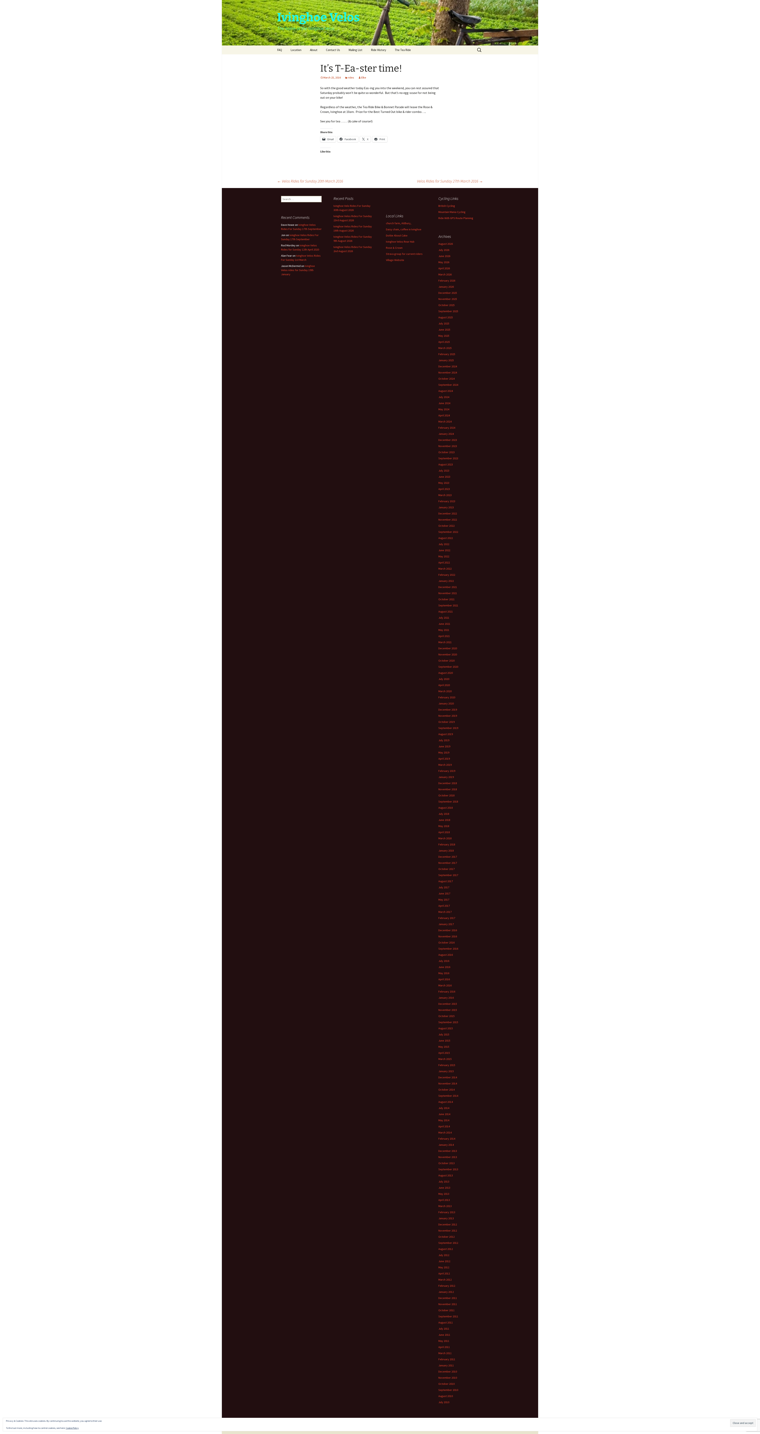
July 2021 (443, 617)
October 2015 (446, 1016)
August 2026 (445, 244)
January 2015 (446, 1071)
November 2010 (447, 1377)
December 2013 (447, 1151)
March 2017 (445, 912)
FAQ (279, 50)
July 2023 (443, 470)
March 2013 (445, 1206)
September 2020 (448, 666)
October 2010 (446, 1384)
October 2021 (446, 599)
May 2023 (443, 483)
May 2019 (443, 752)
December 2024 (447, 366)
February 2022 (446, 575)
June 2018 (444, 820)
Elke (363, 77)
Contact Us (333, 50)
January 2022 (446, 581)
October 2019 (446, 722)
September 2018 (448, 801)
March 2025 (445, 348)
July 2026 (443, 250)
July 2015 (443, 1034)
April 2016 (444, 979)
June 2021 (444, 624)
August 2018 (445, 807)
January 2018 (446, 850)
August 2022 (445, 538)
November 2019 (447, 715)
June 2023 (444, 476)
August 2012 (445, 1249)
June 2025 (444, 329)
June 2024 (444, 403)
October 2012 (446, 1236)
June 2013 (444, 1187)
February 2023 (446, 501)
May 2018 (443, 826)
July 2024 (443, 397)
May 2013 (443, 1194)
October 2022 (446, 525)
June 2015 (444, 1040)
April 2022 (444, 562)
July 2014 (443, 1108)
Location (296, 50)
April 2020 (444, 685)
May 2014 (443, 1120)
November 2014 (447, 1083)
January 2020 (446, 703)
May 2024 (443, 409)
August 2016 (445, 955)
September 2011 (448, 1316)
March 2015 (445, 1059)
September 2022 (448, 532)
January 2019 (446, 777)
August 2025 (445, 317)
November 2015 (447, 1010)
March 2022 (445, 568)
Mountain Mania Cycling (452, 212)
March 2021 (445, 642)
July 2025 (443, 323)
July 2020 (443, 679)
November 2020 (447, 654)
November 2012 (447, 1230)
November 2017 (447, 863)
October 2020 (446, 660)
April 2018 (444, 832)
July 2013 (443, 1181)
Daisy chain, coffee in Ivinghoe (403, 229)
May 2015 (443, 1046)
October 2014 (446, 1089)
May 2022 (443, 556)
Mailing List (355, 50)
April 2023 (444, 489)
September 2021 (448, 605)
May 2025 (443, 335)
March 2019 (445, 765)
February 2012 (446, 1285)
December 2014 (447, 1077)
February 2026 (446, 280)
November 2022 (447, 519)
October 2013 (446, 1163)
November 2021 (447, 593)
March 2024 (445, 421)
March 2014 (445, 1132)
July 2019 (443, 740)
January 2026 (446, 286)
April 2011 (444, 1347)
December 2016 (447, 930)
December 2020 (447, 648)
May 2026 (443, 262)
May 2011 (443, 1341)
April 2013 (444, 1200)
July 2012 (443, 1255)
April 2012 (444, 1273)
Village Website (395, 260)
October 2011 (446, 1310)
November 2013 (447, 1157)
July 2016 (443, 961)
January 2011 (446, 1365)
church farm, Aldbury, (398, 223)
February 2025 (446, 354)
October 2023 (446, 452)
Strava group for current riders (404, 254)
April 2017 (444, 905)
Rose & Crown (394, 248)
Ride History (378, 50)
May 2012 (443, 1267)
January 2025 (446, 360)
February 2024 (446, 427)
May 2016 (443, 973)
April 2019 (444, 758)
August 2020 (445, 673)
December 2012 (447, 1224)
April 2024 (444, 415)
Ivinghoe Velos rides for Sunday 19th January (298, 270)
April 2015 (444, 1053)
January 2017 (446, 924)
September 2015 (448, 1022)
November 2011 (447, 1304)
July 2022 (443, 544)
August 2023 (445, 464)
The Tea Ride (403, 50)
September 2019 (448, 728)
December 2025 (447, 293)
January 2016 (446, 997)
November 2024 (447, 372)
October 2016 (446, 942)
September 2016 (448, 948)
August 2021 (445, 611)
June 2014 (444, 1114)
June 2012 (444, 1261)
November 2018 (447, 789)
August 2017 (445, 881)
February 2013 (446, 1212)
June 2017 (444, 893)
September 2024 (448, 385)
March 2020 (445, 691)
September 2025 (448, 311)
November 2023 (447, 446)
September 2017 (448, 875)
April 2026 (444, 268)
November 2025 (447, 299)
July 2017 (443, 887)
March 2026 (445, 274)
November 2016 (447, 936)
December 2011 (447, 1298)
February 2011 (446, 1359)
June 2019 (444, 746)
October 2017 (446, 869)
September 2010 (448, 1390)
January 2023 (446, 507)
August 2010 (445, 1396)
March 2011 (445, 1353)
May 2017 (443, 899)
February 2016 (446, 991)
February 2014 (446, 1138)
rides (351, 77)
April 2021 (444, 636)
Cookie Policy (72, 1427)
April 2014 (444, 1126)
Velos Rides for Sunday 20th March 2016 (310, 181)
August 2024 (445, 391)
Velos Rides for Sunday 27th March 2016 (450, 181)
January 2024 (446, 434)
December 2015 (447, 1004)
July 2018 (443, 814)
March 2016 (445, 985)
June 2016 (444, 967)
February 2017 (446, 918)
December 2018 (447, 783)
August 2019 (445, 734)
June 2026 (444, 256)
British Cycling (446, 206)
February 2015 (446, 1065)
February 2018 (446, 844)
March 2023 (445, 495)
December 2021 (447, 587)
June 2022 (444, 550)
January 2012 (446, 1292)
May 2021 (443, 630)
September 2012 (448, 1243)
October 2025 (446, 305)
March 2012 (445, 1279)
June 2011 (444, 1335)
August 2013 (445, 1175)
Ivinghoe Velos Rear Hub (400, 241)
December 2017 (447, 856)
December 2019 (447, 709)
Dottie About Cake (397, 235)
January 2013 (446, 1218)
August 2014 (445, 1102)
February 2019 (446, 771)
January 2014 (446, 1145)
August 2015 (445, 1028)
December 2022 (447, 513)
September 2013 (448, 1169)
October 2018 (446, 795)
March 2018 (445, 838)
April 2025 (444, 342)
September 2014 (448, 1095)
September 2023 (448, 458)
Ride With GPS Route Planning (455, 218)
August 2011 (445, 1322)
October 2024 (446, 378)
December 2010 (447, 1371)
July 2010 (443, 1402)
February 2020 (446, 697)
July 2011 (443, 1328)
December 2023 (447, 440)
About (313, 50)
